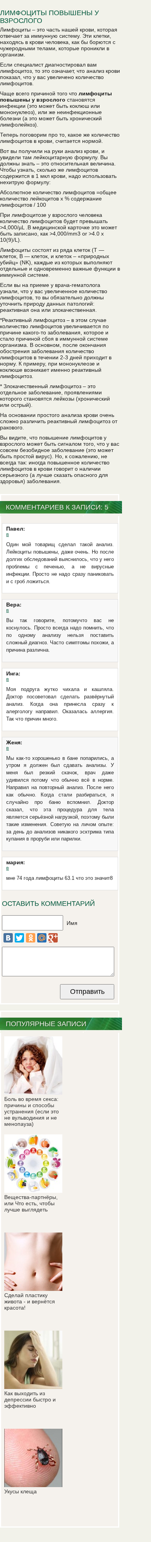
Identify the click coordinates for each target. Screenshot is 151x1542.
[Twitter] (19, 937)
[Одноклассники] (30, 937)
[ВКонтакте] (8, 937)
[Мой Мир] (41, 937)
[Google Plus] (53, 937)
